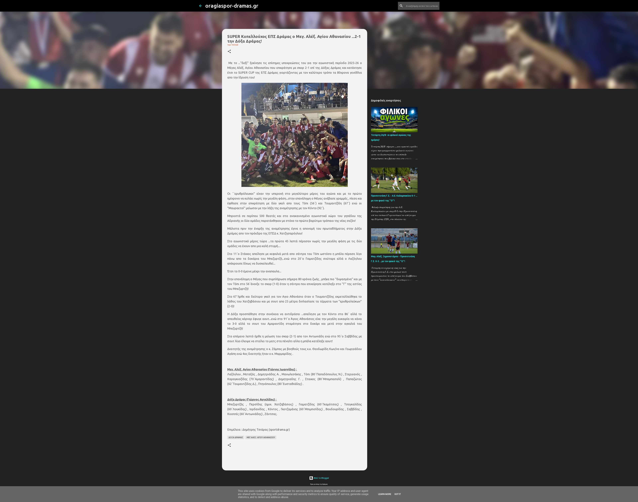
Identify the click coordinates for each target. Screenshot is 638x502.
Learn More (384, 494)
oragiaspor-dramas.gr (231, 6)
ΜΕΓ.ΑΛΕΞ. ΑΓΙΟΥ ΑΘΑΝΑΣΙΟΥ (261, 437)
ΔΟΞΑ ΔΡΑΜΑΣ (236, 437)
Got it (397, 494)
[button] (229, 51)
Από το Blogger (321, 478)
